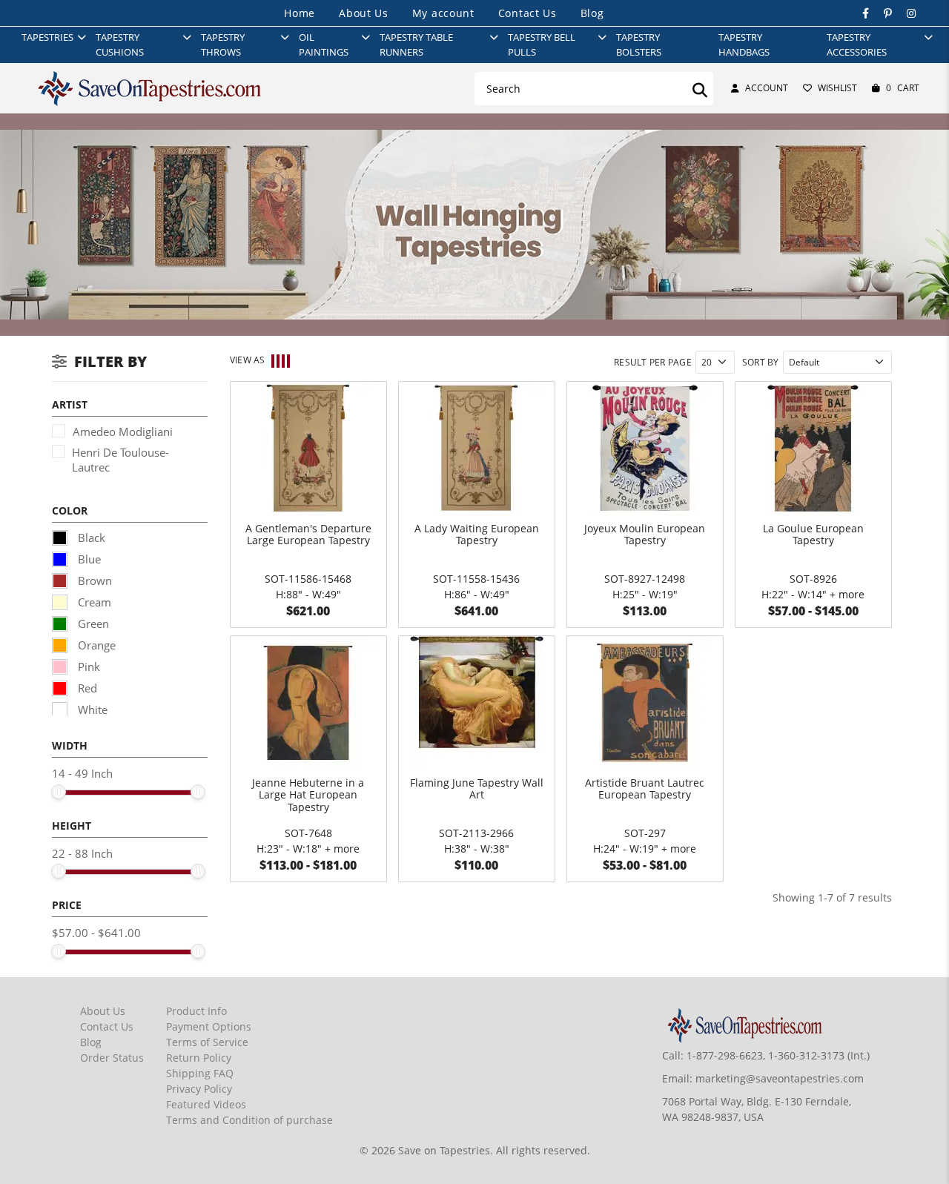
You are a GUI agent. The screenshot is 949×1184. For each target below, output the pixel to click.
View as (247, 360)
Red (86, 688)
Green (92, 623)
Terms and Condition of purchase (249, 1120)
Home (299, 13)
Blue (88, 559)
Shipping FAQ (200, 1073)
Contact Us (527, 13)
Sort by (760, 362)
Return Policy (198, 1058)
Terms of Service (207, 1042)
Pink (87, 666)
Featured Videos (206, 1104)
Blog (592, 13)
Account (766, 88)
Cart (902, 88)
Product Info (196, 1011)
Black (90, 537)
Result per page (653, 362)
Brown (93, 580)
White (91, 709)
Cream (93, 602)
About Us (363, 13)
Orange (95, 645)
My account (443, 13)
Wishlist (837, 88)
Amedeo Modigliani (123, 431)
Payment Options (208, 1026)
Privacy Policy (199, 1089)
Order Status (112, 1058)
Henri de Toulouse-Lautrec (120, 459)
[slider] (58, 791)
